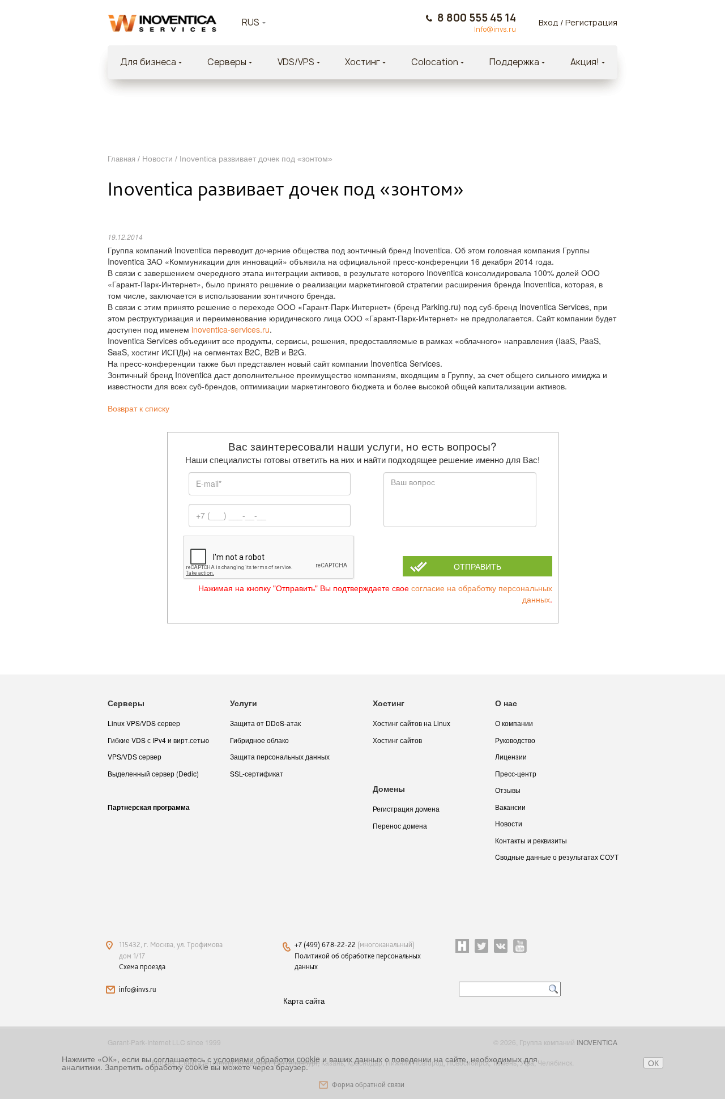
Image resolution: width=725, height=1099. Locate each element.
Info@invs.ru (495, 29)
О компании (514, 723)
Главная (121, 159)
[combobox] (268, 23)
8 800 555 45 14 (476, 18)
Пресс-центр (515, 773)
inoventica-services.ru (230, 329)
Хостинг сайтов (397, 740)
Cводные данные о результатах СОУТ (557, 857)
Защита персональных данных (280, 756)
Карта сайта (304, 1000)
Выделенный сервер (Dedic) (153, 773)
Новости (508, 823)
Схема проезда (142, 966)
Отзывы (508, 790)
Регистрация (591, 22)
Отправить (477, 566)
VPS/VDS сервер (134, 756)
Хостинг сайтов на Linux (411, 723)
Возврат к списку (138, 408)
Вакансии (510, 807)
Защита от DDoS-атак (265, 723)
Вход (548, 22)
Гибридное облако (259, 740)
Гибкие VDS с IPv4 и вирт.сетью (158, 740)
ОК (653, 1062)
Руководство (515, 740)
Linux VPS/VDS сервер (144, 723)
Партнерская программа (149, 807)
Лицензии (511, 756)
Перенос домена (400, 825)
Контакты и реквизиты (531, 840)
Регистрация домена (406, 808)
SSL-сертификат (256, 773)
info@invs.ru (137, 989)
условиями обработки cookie (267, 1058)
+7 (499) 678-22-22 (326, 944)
